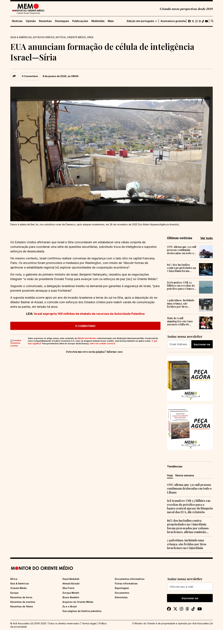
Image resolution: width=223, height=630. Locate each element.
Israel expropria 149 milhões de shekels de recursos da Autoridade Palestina (89, 313)
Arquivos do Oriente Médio (78, 602)
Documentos (122, 592)
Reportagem (122, 588)
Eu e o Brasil (70, 606)
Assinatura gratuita (173, 21)
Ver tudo (206, 238)
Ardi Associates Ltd (202, 623)
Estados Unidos (43, 37)
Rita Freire (68, 588)
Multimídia (97, 21)
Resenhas (45, 21)
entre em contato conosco (102, 343)
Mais (111, 21)
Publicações (80, 21)
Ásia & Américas (21, 37)
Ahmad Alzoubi (71, 583)
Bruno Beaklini (71, 597)
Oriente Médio (76, 37)
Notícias (17, 21)
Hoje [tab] (170, 475)
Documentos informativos (129, 579)
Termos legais (89, 623)
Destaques (62, 21)
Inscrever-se (202, 344)
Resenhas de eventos (22, 602)
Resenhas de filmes (21, 606)
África (13, 579)
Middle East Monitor (87, 338)
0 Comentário (30, 76)
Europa (14, 592)
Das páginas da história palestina (82, 611)
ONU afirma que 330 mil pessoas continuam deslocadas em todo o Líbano (181, 250)
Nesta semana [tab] (184, 475)
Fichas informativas (126, 583)
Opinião (31, 21)
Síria (90, 37)
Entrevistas (121, 597)
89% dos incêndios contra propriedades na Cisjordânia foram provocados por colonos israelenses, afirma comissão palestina (181, 268)
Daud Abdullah (71, 579)
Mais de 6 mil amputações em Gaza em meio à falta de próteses (179, 321)
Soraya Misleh (71, 592)
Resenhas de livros (21, 597)
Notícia (61, 37)
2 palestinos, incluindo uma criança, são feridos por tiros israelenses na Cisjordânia (180, 303)
